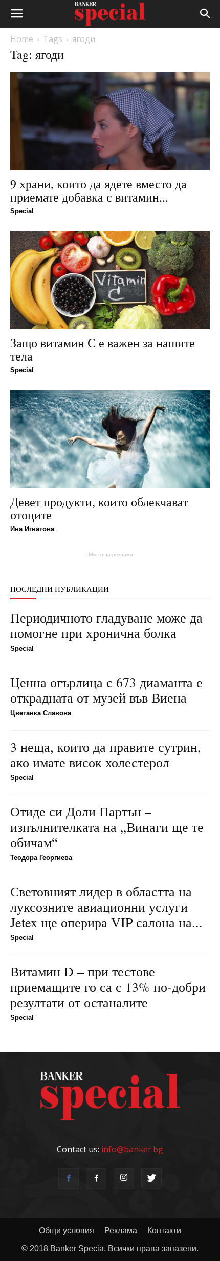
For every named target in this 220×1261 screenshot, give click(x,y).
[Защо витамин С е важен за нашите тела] (110, 280)
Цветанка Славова (40, 713)
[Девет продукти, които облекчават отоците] (110, 439)
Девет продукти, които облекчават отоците (99, 508)
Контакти (164, 1230)
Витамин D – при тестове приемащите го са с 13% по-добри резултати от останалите (108, 987)
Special (22, 211)
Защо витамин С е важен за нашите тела (102, 349)
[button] (205, 14)
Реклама (120, 1230)
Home (21, 39)
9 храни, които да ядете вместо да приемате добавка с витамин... (98, 190)
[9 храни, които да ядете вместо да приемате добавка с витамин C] (110, 121)
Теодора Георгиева (41, 858)
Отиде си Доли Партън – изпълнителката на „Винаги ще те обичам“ (107, 827)
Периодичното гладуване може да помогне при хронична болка (106, 625)
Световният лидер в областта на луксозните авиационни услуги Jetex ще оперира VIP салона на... (106, 907)
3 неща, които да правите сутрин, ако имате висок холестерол (105, 754)
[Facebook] (68, 1178)
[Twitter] (151, 1178)
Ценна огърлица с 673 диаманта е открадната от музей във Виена (106, 689)
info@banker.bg (132, 1149)
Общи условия (66, 1230)
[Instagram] (124, 1178)
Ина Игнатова (32, 529)
